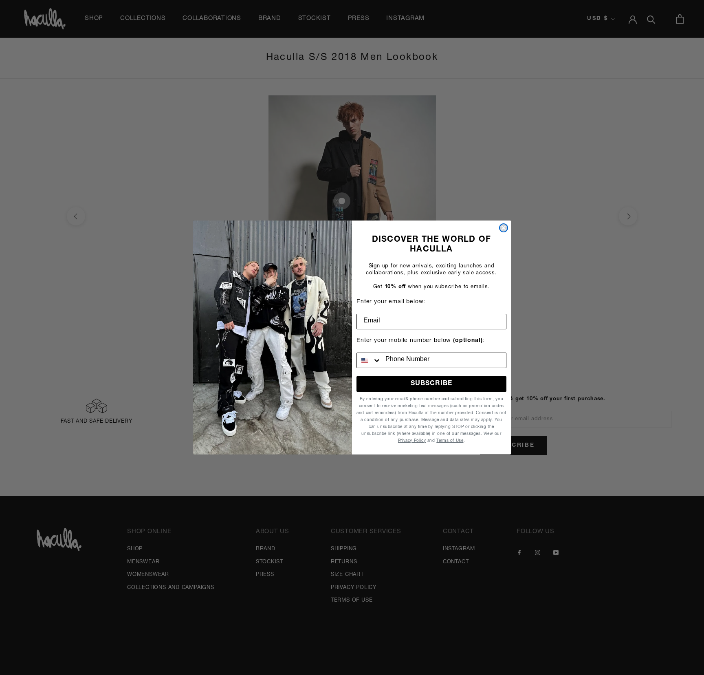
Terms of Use (449, 441)
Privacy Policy (412, 441)
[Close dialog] (503, 228)
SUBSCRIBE (431, 384)
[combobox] (369, 360)
